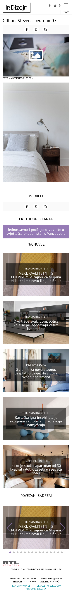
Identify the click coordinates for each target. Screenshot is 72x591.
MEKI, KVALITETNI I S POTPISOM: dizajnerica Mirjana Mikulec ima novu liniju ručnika (36, 277)
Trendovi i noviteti (36, 268)
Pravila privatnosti (21, 585)
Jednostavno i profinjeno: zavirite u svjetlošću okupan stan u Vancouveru (36, 231)
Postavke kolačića (36, 589)
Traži (66, 12)
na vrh (65, 562)
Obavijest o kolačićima (49, 585)
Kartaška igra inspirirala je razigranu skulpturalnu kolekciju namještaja (36, 421)
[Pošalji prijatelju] (45, 29)
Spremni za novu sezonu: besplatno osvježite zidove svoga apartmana (36, 373)
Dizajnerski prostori (36, 461)
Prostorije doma (36, 364)
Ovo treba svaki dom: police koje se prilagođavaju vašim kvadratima (36, 325)
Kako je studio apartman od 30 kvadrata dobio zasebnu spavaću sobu (36, 469)
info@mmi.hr (55, 578)
